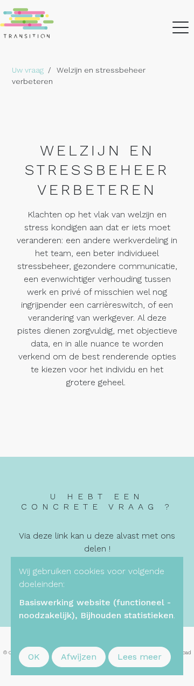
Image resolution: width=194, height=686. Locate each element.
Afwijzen (78, 657)
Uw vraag (28, 70)
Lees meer (139, 657)
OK (34, 657)
